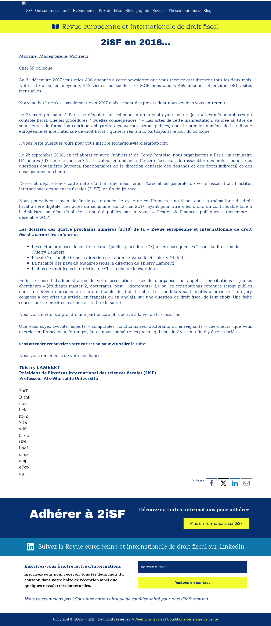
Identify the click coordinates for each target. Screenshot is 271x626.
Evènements (84, 10)
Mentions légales (149, 619)
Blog (207, 10)
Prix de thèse (110, 10)
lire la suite (134, 344)
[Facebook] (211, 483)
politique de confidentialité (133, 598)
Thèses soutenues (184, 10)
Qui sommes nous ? (52, 10)
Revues (158, 10)
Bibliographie (137, 10)
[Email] (246, 483)
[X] (223, 483)
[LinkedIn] (235, 483)
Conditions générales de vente (192, 619)
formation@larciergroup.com (140, 143)
